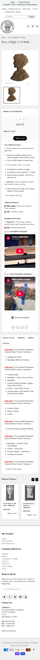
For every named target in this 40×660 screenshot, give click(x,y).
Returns (4, 556)
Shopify (22, 643)
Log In (4, 538)
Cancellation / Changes (10, 559)
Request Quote (26, 9)
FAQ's (4, 569)
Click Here (8, 367)
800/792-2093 (10, 12)
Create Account (24, 2)
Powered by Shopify (23, 645)
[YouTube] (25, 597)
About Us (5, 561)
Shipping (5, 554)
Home (4, 37)
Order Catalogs (7, 566)
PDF (8, 212)
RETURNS (6, 343)
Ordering (4, 9)
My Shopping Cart (8, 543)
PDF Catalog (11, 206)
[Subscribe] (35, 589)
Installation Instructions (14, 9)
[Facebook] (9, 597)
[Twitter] (4, 597)
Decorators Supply (13, 643)
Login (12, 2)
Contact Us (35, 9)
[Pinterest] (15, 597)
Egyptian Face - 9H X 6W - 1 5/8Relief (29, 505)
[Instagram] (20, 597)
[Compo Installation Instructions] (5, 227)
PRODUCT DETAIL (9, 338)
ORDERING (21, 338)
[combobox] (16, 16)
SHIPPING (31, 338)
